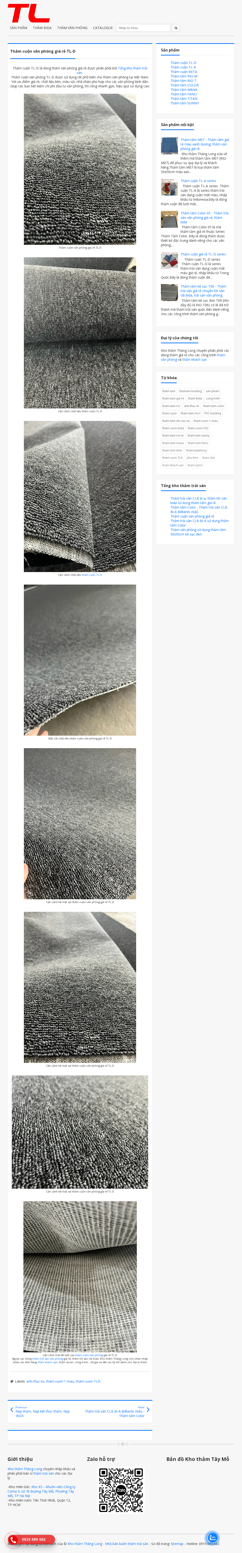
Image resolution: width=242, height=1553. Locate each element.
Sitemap (177, 1543)
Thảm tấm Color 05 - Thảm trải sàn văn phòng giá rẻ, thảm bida (205, 217)
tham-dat (208, 458)
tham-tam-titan (172, 450)
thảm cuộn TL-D (92, 575)
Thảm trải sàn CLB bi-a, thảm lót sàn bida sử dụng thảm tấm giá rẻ (198, 500)
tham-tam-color (213, 406)
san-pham (212, 391)
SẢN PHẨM (18, 27)
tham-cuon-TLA (172, 458)
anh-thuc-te (35, 1381)
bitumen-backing (190, 391)
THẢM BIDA (42, 27)
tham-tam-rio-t (190, 413)
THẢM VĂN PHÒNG (72, 27)
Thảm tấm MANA (183, 89)
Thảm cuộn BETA (183, 71)
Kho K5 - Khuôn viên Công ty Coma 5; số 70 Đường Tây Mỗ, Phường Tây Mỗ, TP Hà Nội (41, 1491)
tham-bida (195, 398)
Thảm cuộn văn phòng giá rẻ (192, 516)
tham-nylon (195, 465)
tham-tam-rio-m (173, 435)
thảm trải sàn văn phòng (47, 1358)
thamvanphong (196, 450)
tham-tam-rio (171, 406)
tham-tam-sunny (198, 435)
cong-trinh (213, 398)
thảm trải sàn (44, 1473)
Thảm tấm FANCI (183, 94)
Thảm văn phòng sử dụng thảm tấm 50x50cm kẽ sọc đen (198, 531)
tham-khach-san (173, 465)
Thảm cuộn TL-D (183, 62)
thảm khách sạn (47, 1362)
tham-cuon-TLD (88, 1381)
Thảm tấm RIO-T (183, 80)
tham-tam (168, 391)
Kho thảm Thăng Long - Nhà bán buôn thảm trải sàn (108, 1543)
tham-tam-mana (173, 443)
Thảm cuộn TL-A (183, 67)
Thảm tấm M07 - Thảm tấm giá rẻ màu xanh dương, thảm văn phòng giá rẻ (205, 144)
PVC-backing (212, 413)
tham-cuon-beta (173, 428)
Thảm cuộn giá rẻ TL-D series (203, 254)
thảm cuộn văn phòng (89, 1355)
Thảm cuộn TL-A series (198, 180)
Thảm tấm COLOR (184, 85)
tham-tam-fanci (198, 443)
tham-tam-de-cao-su (176, 421)
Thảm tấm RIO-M (183, 76)
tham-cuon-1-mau (60, 1381)
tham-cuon (169, 413)
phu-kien (192, 458)
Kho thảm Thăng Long (25, 1469)
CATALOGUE (103, 27)
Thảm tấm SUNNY (184, 103)
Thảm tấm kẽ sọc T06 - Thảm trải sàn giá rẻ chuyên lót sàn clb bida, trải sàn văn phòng (203, 290)
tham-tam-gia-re (173, 398)
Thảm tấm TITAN (183, 98)
